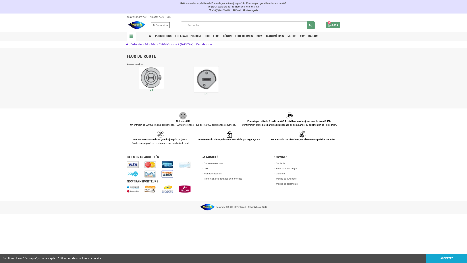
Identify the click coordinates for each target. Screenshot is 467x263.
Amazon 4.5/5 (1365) (160, 17)
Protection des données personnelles (223, 178)
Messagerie (250, 10)
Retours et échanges (286, 168)
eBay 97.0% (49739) (137, 17)
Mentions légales (213, 173)
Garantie (280, 173)
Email (237, 10)
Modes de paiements (287, 183)
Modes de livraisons (286, 178)
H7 (151, 90)
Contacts (280, 163)
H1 (206, 94)
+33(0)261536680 (219, 10)
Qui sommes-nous (213, 163)
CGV (206, 168)
